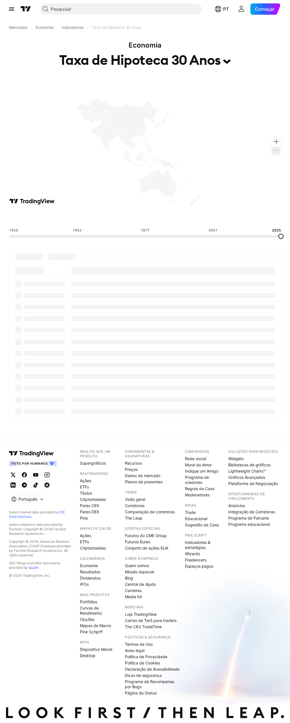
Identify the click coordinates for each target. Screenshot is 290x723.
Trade (190, 512)
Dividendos (90, 578)
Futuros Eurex (137, 541)
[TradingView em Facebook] (24, 475)
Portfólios (88, 601)
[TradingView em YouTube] (36, 475)
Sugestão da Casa (202, 524)
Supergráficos (93, 463)
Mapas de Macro (95, 625)
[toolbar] (145, 216)
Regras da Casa (199, 488)
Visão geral (135, 499)
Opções (87, 619)
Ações (85, 480)
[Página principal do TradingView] (26, 9)
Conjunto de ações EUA (146, 548)
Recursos (133, 463)
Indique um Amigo (201, 471)
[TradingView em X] (13, 475)
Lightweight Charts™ (247, 471)
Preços (131, 469)
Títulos (86, 493)
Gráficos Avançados (246, 477)
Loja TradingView (141, 614)
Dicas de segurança (143, 675)
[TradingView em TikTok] (36, 485)
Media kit (133, 596)
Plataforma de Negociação (253, 483)
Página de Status (141, 692)
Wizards (192, 553)
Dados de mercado (142, 475)
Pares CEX (89, 505)
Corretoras (134, 505)
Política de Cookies (142, 662)
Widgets (236, 458)
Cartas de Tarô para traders (150, 620)
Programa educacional (249, 524)
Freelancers (195, 559)
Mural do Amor (198, 464)
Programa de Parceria (248, 518)
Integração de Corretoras (251, 511)
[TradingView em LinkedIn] (13, 485)
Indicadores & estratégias (197, 545)
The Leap (133, 518)
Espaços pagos (199, 566)
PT (226, 9)
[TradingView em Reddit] (47, 485)
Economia (89, 565)
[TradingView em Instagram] (47, 475)
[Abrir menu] (11, 9)
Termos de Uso (139, 644)
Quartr (34, 567)
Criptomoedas (93, 499)
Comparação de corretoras (150, 511)
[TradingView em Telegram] (24, 485)
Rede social (195, 458)
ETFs (84, 486)
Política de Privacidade (146, 656)
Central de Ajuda (140, 584)
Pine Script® (91, 631)
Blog (129, 578)
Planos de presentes (144, 481)
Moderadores (197, 494)
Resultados (90, 571)
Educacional (196, 518)
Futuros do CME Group (146, 535)
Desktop (87, 655)
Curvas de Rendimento (91, 610)
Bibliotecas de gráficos (249, 464)
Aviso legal (134, 650)
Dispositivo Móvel (96, 649)
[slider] (280, 236)
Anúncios (236, 505)
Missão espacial (139, 571)
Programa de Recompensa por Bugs (149, 684)
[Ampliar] (276, 142)
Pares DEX (89, 511)
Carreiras (133, 590)
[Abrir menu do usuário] (241, 9)
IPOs (84, 584)
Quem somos (137, 565)
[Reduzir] (276, 151)
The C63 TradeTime (143, 626)
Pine (84, 518)
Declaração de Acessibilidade (152, 669)
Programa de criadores (197, 480)
